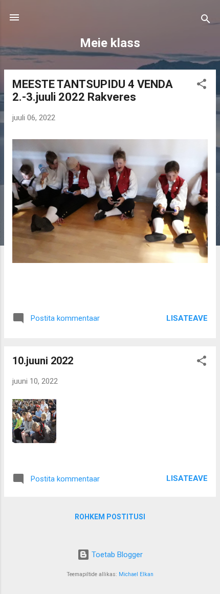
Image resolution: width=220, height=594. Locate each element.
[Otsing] (206, 20)
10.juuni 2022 (42, 361)
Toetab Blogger (116, 554)
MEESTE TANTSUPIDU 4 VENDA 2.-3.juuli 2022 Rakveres (92, 90)
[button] (201, 86)
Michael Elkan (136, 574)
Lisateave (187, 318)
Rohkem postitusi (110, 517)
